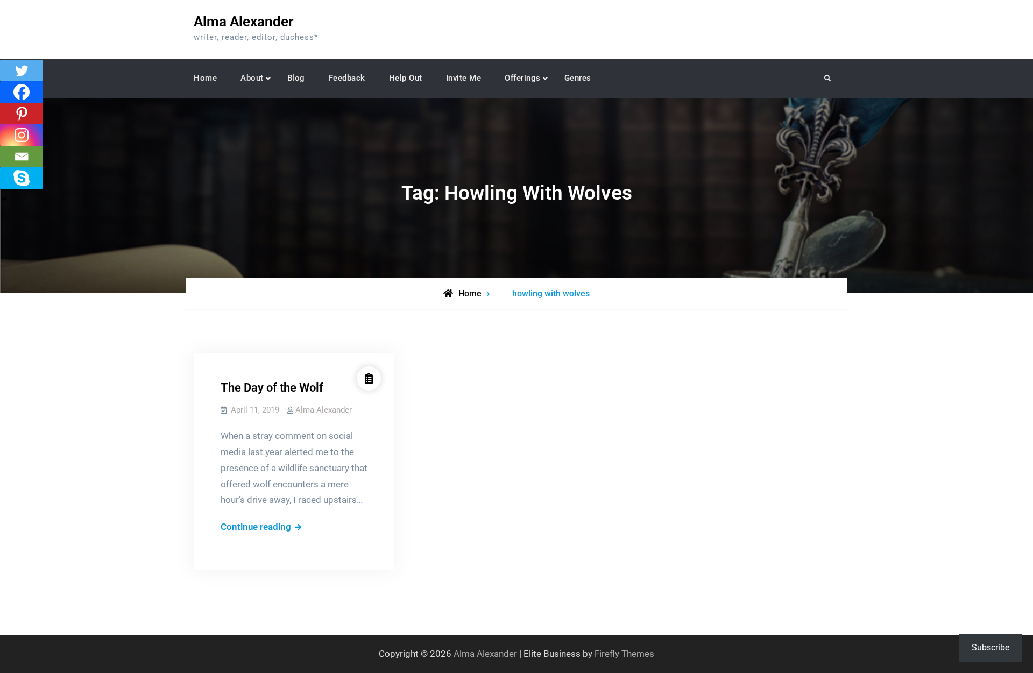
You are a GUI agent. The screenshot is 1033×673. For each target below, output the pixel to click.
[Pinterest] (21, 113)
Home (205, 78)
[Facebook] (21, 92)
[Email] (21, 156)
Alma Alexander (244, 21)
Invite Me (464, 78)
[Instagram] (21, 135)
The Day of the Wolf (272, 387)
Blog (296, 78)
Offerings (523, 78)
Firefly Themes (624, 653)
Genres (577, 78)
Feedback (347, 78)
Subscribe (990, 647)
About (252, 78)
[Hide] (4, 199)
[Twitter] (21, 70)
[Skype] (21, 178)
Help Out (405, 78)
